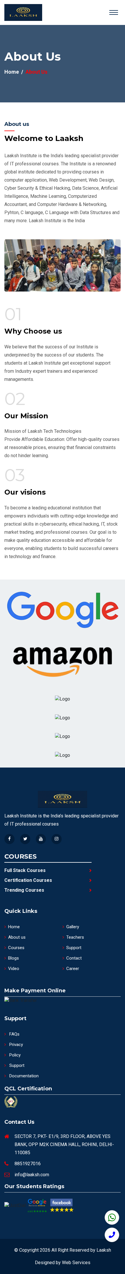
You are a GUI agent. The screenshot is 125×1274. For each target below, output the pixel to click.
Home (11, 72)
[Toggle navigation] (114, 12)
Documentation (23, 1075)
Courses (16, 947)
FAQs (13, 1034)
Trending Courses (24, 890)
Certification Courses (28, 880)
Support (73, 947)
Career (72, 968)
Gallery (72, 926)
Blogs (13, 958)
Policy (14, 1055)
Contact (74, 958)
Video (13, 968)
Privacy (15, 1044)
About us (17, 937)
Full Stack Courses (25, 870)
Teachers (75, 937)
